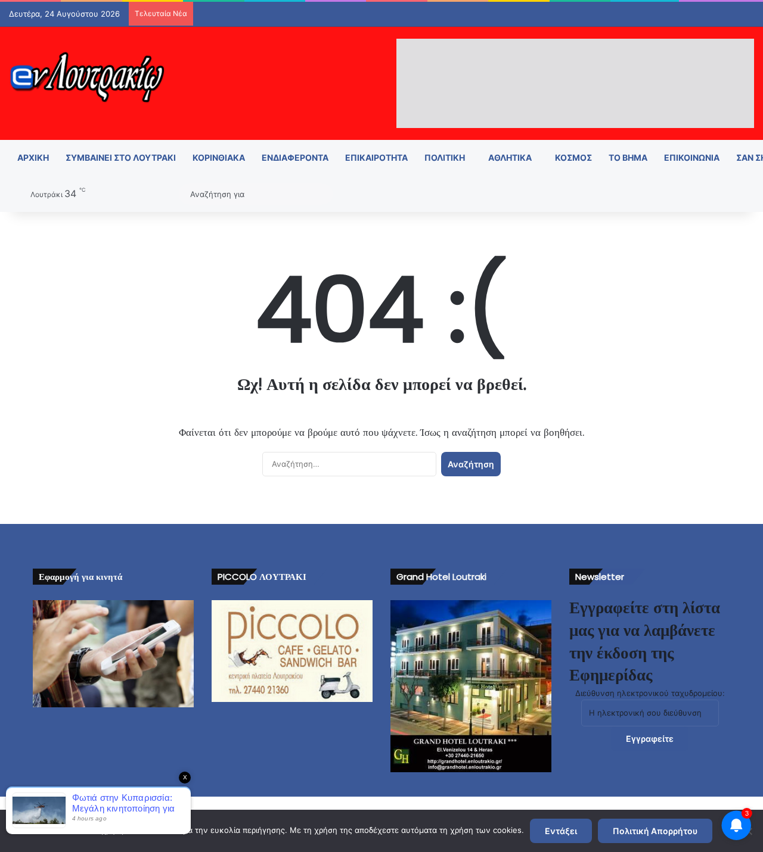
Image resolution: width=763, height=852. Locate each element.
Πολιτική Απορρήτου (655, 831)
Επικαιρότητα (376, 157)
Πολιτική (444, 157)
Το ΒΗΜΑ (628, 157)
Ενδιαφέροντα (295, 157)
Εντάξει (561, 831)
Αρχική (33, 157)
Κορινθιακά (219, 157)
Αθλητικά (510, 157)
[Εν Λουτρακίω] (87, 76)
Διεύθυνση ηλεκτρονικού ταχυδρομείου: (650, 693)
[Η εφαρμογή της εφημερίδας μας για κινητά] (113, 653)
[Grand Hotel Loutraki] (470, 686)
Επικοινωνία (691, 157)
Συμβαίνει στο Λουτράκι (121, 157)
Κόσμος (573, 157)
